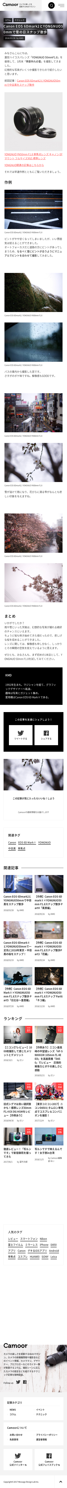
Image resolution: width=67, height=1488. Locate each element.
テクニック (20, 20)
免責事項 (14, 1439)
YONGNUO (44, 842)
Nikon (43, 1238)
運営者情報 (41, 1439)
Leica (54, 1256)
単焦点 (21, 848)
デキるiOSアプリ (37, 1250)
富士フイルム (15, 1244)
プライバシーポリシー (47, 1435)
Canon (12, 842)
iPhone (44, 1244)
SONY (45, 1256)
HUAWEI (34, 1256)
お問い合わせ (16, 1435)
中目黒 (12, 848)
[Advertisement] (33, 1195)
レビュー (13, 1238)
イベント (40, 1410)
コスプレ (23, 1256)
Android (54, 1250)
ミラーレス (31, 1244)
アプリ (12, 1250)
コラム (8, 20)
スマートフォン (29, 1238)
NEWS (13, 1410)
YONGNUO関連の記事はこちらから (24, 165)
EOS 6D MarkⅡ (27, 842)
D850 (54, 1244)
